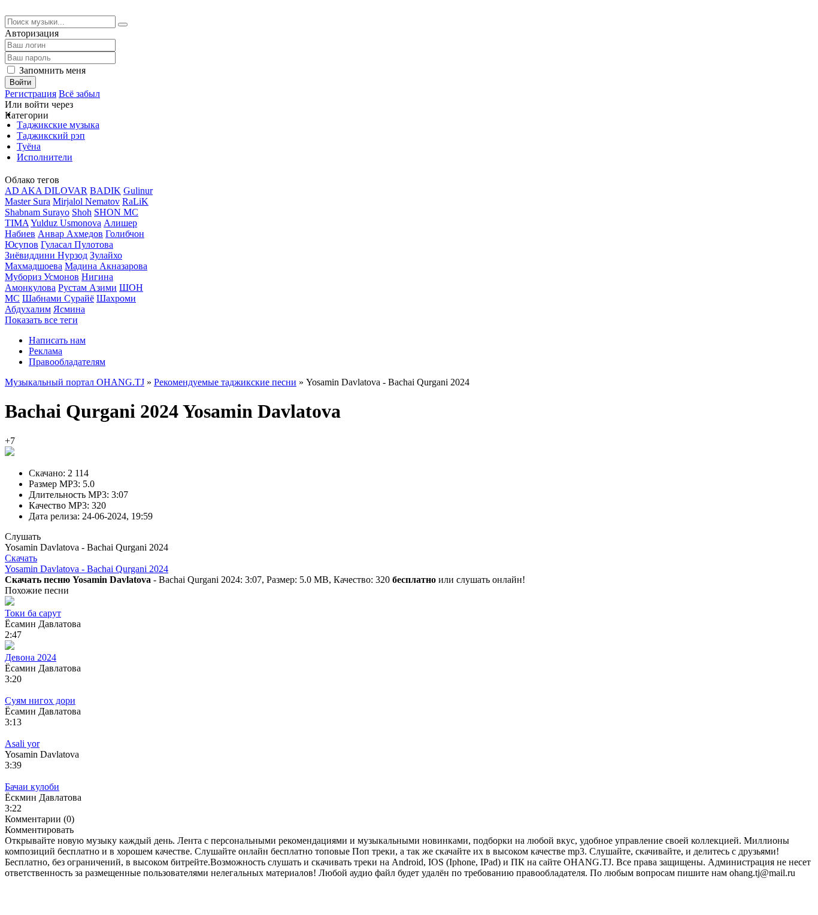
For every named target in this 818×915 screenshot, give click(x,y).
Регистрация (30, 94)
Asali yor (22, 743)
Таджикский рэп (51, 135)
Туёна (29, 146)
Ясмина (69, 309)
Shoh (82, 212)
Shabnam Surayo (37, 212)
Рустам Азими (87, 287)
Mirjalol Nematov (86, 201)
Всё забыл (79, 94)
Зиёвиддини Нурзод (46, 255)
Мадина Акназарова (106, 266)
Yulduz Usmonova (66, 223)
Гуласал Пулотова (77, 244)
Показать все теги (41, 320)
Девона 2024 (30, 657)
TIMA (17, 223)
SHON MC (116, 212)
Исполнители (44, 157)
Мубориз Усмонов (42, 277)
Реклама (45, 351)
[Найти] (123, 24)
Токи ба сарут (33, 613)
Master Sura (27, 201)
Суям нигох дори (40, 700)
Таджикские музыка (58, 125)
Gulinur (138, 191)
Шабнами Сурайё (58, 298)
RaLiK (135, 201)
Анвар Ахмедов (70, 234)
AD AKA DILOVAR (46, 191)
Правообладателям (67, 362)
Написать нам (57, 340)
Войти (20, 82)
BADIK (105, 191)
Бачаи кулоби (32, 787)
